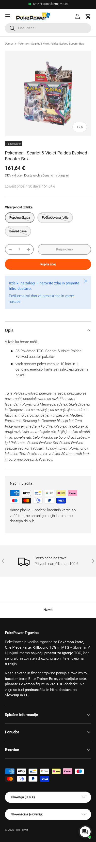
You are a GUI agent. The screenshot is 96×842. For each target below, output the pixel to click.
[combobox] (48, 28)
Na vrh (48, 609)
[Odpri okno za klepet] (85, 832)
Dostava (30, 175)
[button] (88, 16)
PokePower (21, 829)
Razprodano (64, 249)
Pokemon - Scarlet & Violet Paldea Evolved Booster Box (51, 43)
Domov (9, 43)
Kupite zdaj (48, 264)
